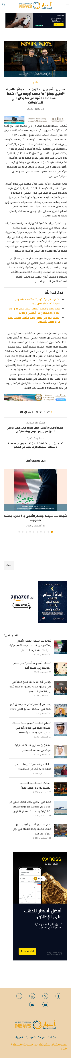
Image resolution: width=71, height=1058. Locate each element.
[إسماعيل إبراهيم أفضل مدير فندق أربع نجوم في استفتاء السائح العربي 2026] (60, 710)
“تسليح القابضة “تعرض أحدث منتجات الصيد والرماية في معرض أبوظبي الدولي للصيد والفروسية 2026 (31, 728)
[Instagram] (32, 996)
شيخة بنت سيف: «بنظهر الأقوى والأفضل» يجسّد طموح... (35, 518)
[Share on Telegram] (25, 412)
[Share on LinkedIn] (33, 412)
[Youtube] (45, 1004)
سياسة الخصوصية (35, 1037)
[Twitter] (45, 996)
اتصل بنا (19, 1037)
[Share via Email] (21, 412)
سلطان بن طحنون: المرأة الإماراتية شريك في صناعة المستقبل (33, 748)
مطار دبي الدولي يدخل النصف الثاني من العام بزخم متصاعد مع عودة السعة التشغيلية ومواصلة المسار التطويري (30, 807)
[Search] (3, 5)
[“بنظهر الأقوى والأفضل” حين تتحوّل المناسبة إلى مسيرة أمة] (60, 669)
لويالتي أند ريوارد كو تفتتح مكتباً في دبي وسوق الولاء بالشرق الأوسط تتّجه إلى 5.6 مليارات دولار (30, 687)
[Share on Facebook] (44, 412)
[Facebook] (58, 996)
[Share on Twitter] (40, 412)
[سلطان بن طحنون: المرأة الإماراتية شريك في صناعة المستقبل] (60, 751)
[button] (7, 500)
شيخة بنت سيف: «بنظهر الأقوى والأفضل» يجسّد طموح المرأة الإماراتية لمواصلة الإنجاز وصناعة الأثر (30, 645)
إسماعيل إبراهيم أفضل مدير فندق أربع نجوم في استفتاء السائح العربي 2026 (30, 706)
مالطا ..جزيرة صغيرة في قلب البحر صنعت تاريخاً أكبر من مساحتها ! (33, 766)
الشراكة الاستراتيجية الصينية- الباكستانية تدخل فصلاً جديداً (35, 785)
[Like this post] (48, 412)
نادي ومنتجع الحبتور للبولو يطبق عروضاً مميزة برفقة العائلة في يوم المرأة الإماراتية (32, 829)
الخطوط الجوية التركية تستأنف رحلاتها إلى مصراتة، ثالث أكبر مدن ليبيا (37, 301)
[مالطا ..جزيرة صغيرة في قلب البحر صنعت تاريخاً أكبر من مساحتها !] (60, 770)
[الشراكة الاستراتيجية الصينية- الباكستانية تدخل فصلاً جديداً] (60, 789)
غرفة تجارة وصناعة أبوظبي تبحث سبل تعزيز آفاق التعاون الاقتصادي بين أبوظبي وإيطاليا (34, 310)
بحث (8, 565)
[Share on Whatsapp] (29, 412)
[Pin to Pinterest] (37, 412)
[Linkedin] (19, 996)
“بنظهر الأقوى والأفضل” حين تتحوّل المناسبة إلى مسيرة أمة (32, 665)
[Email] (32, 1004)
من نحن (52, 1037)
